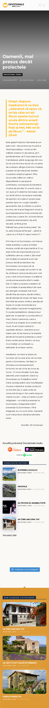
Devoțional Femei (13, 75)
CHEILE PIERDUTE (12, 696)
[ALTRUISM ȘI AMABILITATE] (9, 507)
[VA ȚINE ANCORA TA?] (9, 523)
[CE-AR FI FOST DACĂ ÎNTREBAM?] (24, 648)
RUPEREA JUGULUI (27, 470)
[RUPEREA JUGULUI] (9, 474)
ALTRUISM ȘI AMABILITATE (31, 503)
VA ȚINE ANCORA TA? (29, 519)
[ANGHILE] (9, 490)
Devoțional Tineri (25, 472)
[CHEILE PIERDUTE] (24, 682)
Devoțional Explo (25, 489)
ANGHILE (22, 486)
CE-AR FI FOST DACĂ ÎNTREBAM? (20, 663)
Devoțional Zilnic (25, 505)
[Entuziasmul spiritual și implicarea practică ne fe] (24, 553)
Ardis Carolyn (28, 80)
